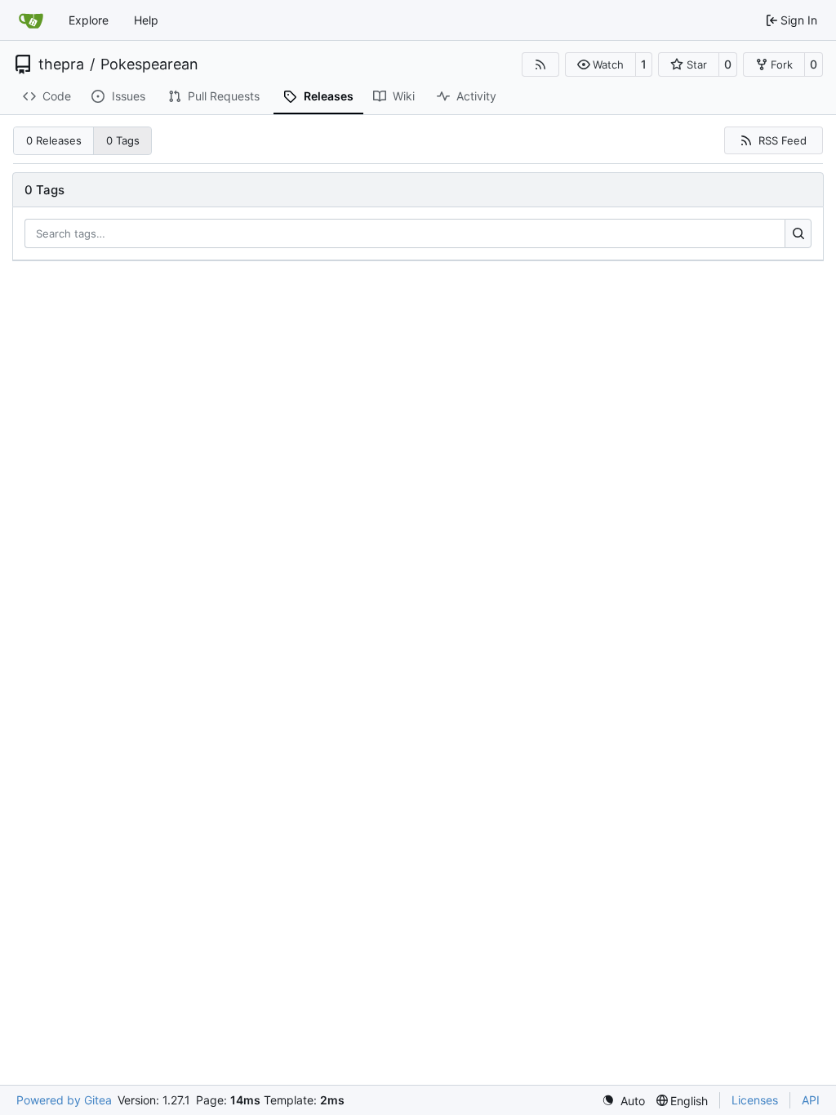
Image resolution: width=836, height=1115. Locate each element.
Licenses (755, 1100)
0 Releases (54, 140)
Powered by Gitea (64, 1100)
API (811, 1100)
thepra (61, 64)
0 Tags (123, 140)
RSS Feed (782, 140)
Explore (89, 20)
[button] (600, 64)
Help (146, 20)
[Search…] (798, 233)
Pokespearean (149, 64)
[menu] (623, 1101)
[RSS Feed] (540, 64)
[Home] (31, 20)
